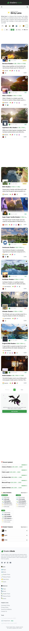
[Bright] (16, 26)
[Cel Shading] (23, 26)
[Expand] (27, 26)
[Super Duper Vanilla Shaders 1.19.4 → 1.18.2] (14, 205)
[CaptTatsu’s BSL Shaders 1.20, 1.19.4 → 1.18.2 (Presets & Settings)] (14, 115)
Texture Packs (5, 577)
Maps (3, 569)
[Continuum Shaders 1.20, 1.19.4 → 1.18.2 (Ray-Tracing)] (14, 235)
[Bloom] (9, 26)
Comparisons (7, 620)
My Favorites (14, 411)
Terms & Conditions (6, 609)
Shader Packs (5, 574)
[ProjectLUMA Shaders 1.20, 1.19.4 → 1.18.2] (14, 331)
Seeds (3, 582)
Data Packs (5, 579)
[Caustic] (20, 26)
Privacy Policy (4, 607)
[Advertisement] (14, 37)
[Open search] (27, 7)
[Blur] (13, 26)
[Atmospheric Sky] (6, 26)
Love (25, 72)
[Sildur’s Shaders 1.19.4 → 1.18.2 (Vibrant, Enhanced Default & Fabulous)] (14, 83)
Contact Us (4, 611)
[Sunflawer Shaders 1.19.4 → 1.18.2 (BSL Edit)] (14, 267)
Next (22, 389)
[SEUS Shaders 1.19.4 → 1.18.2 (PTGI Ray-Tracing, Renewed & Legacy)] (14, 174)
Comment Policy (5, 605)
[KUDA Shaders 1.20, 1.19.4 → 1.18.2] (14, 363)
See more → (24, 492)
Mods (3, 572)
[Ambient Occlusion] (2, 26)
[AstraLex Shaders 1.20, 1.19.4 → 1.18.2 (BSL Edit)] (14, 51)
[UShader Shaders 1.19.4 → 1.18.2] (14, 299)
